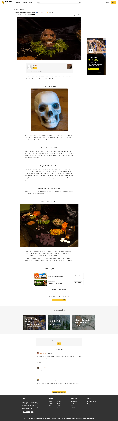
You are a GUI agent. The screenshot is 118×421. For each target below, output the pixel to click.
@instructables (92, 401)
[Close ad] (104, 39)
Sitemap (73, 407)
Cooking (22, 12)
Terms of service (38, 418)
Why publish (74, 401)
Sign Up (113, 2)
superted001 (43, 367)
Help (72, 405)
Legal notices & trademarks (89, 418)
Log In (107, 2)
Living (58, 403)
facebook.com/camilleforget (35, 71)
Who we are (73, 409)
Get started (73, 403)
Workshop (51, 403)
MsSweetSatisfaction (45, 380)
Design (50, 405)
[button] (83, 15)
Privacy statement (47, 418)
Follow (35, 68)
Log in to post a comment (59, 392)
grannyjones (43, 353)
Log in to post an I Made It (59, 300)
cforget (17, 12)
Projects (18, 2)
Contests (25, 2)
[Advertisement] (96, 56)
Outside (58, 405)
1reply (39, 362)
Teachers (31, 2)
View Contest (78, 276)
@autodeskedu (92, 404)
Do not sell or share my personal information (71, 418)
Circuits (50, 401)
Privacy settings (56, 418)
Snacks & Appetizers (30, 12)
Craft (50, 407)
